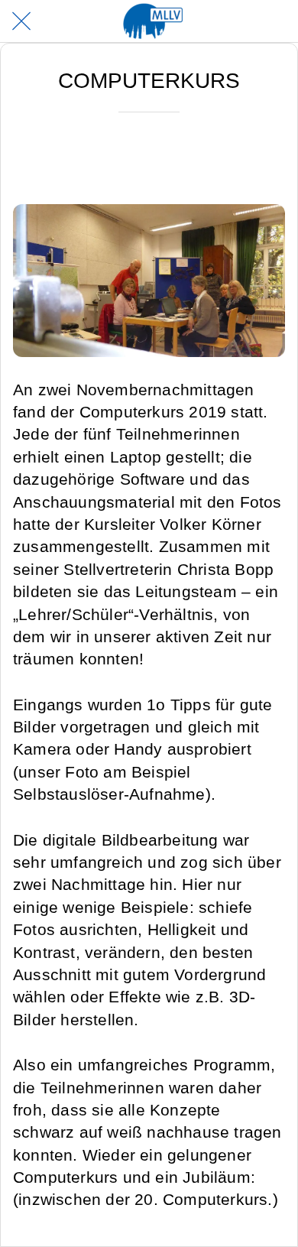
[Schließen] (21, 21)
